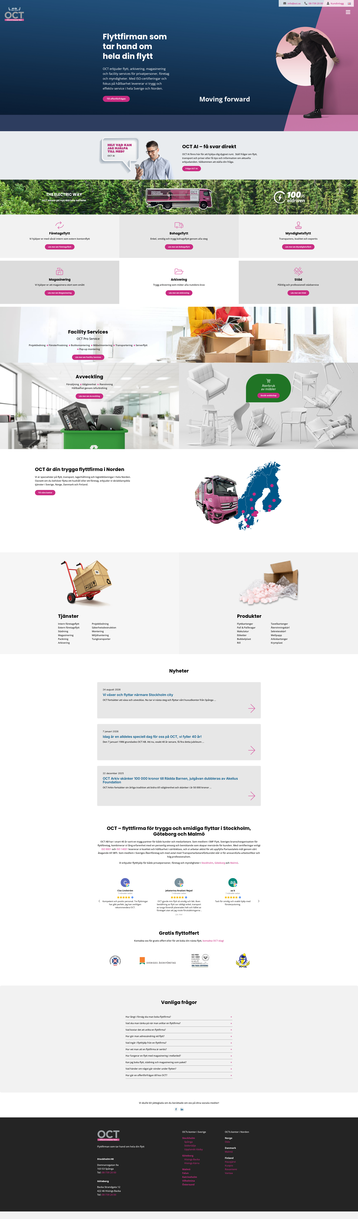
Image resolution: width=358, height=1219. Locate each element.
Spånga (188, 1141)
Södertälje (190, 1145)
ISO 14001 (122, 849)
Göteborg (220, 862)
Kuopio (229, 1165)
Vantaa (229, 1173)
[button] (243, 511)
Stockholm (207, 862)
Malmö (234, 862)
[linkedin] (182, 1109)
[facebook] (176, 1109)
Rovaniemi (231, 1169)
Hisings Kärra (191, 1163)
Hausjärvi (230, 1161)
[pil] (251, 710)
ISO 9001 (106, 849)
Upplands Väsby (193, 1149)
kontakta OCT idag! (213, 940)
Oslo (227, 1141)
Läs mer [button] (125, 914)
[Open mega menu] (343, 12)
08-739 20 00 (109, 1172)
